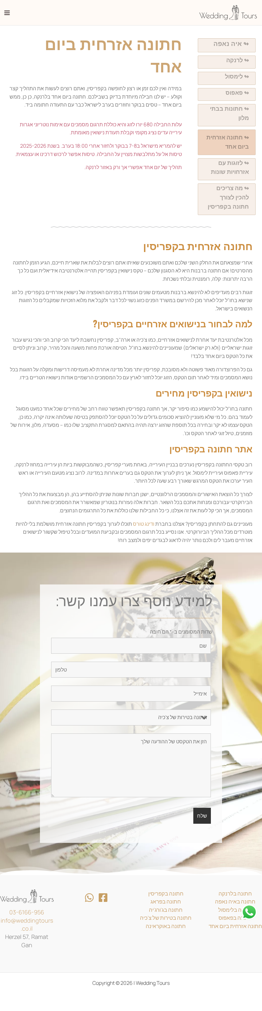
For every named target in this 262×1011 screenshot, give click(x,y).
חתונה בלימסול (235, 909)
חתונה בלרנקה (235, 893)
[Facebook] (103, 898)
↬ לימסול (237, 76)
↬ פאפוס (237, 92)
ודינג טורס (143, 523)
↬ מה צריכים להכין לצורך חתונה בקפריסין (228, 197)
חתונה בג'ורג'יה (165, 909)
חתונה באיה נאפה (235, 901)
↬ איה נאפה (231, 44)
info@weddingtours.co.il (27, 925)
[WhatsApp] (89, 898)
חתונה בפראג (165, 901)
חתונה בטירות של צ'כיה (165, 917)
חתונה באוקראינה (166, 926)
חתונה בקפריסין (165, 893)
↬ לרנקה (237, 60)
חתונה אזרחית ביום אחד (235, 926)
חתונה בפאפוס (235, 917)
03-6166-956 (26, 912)
